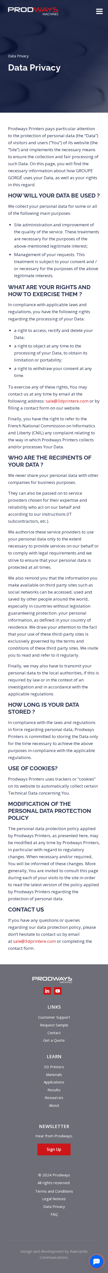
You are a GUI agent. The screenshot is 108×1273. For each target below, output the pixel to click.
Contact (54, 1032)
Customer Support (54, 1017)
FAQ (54, 1214)
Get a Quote (54, 1040)
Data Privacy (54, 1206)
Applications (54, 1081)
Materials (54, 1074)
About (54, 1105)
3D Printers (54, 1066)
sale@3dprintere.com (67, 401)
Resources (54, 1097)
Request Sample (54, 1024)
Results (54, 1089)
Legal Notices (54, 1198)
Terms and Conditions (54, 1191)
